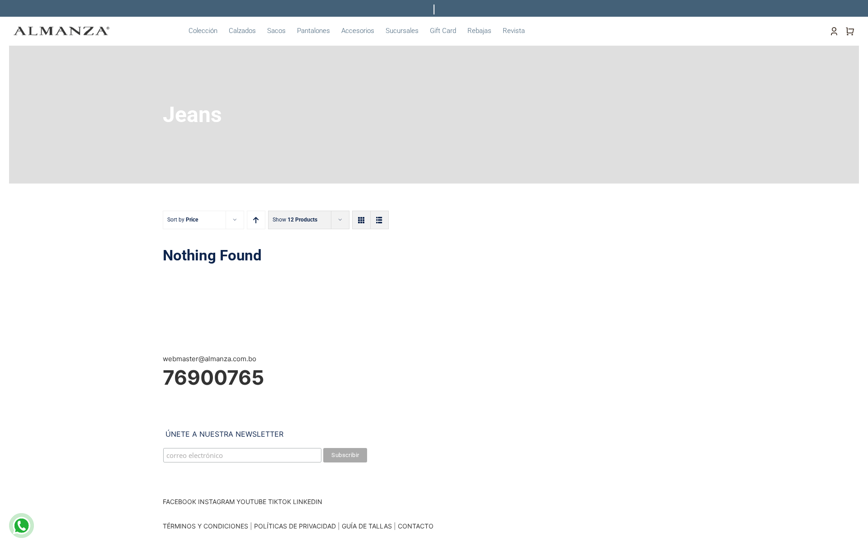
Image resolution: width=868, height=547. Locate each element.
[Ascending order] (256, 220)
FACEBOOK (179, 501)
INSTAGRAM (216, 501)
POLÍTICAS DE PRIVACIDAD (295, 526)
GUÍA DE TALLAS (368, 526)
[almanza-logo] (61, 30)
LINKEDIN (307, 501)
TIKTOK (279, 501)
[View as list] (379, 220)
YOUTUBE (251, 501)
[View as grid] (361, 220)
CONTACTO (416, 526)
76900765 (213, 377)
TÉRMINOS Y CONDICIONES (205, 526)
